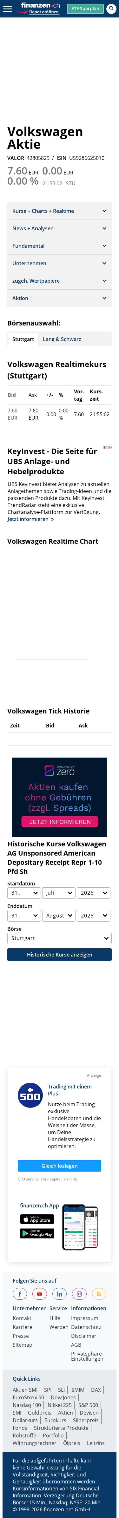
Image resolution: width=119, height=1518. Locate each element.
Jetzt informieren (28, 519)
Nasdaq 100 (27, 1405)
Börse (14, 928)
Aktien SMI (25, 1389)
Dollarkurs (25, 1420)
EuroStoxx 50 (28, 1397)
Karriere (22, 1327)
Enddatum (19, 906)
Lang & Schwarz (62, 339)
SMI (17, 1412)
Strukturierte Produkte (61, 1427)
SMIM (77, 1389)
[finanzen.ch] (40, 5)
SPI (47, 1389)
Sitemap (22, 1345)
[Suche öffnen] (111, 9)
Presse (21, 1336)
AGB (76, 1345)
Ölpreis (71, 1443)
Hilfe (55, 1319)
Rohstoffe (24, 1435)
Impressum (84, 1319)
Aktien (65, 1412)
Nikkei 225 (60, 1405)
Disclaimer (83, 1336)
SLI (61, 1389)
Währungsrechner (34, 1443)
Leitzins (96, 1443)
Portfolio (53, 1435)
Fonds (20, 1427)
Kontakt (22, 1319)
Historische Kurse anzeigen (59, 954)
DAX (96, 1389)
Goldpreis (39, 1412)
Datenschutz (86, 1327)
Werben (59, 1327)
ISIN (61, 158)
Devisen (89, 1412)
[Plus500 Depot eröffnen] (37, 11)
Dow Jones (63, 1397)
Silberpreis (86, 1420)
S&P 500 (88, 1405)
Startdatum (21, 883)
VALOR (15, 158)
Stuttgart (23, 339)
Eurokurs (55, 1420)
